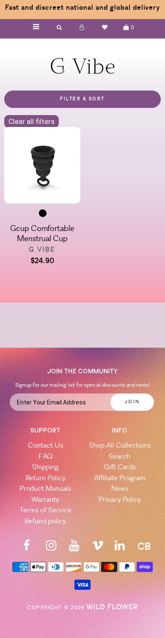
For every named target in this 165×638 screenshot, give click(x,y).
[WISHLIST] (105, 27)
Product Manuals (45, 488)
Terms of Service (45, 510)
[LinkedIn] (120, 548)
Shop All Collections (120, 445)
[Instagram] (51, 548)
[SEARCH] (59, 27)
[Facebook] (26, 548)
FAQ (45, 456)
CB (144, 547)
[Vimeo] (98, 548)
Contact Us (45, 445)
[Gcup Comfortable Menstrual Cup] (42, 166)
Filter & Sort (82, 99)
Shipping (45, 467)
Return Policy (45, 478)
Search (119, 456)
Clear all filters (31, 121)
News (119, 488)
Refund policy (45, 521)
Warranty (45, 499)
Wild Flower (112, 607)
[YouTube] (74, 548)
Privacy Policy (120, 499)
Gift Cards (119, 467)
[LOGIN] (82, 27)
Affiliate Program (120, 478)
